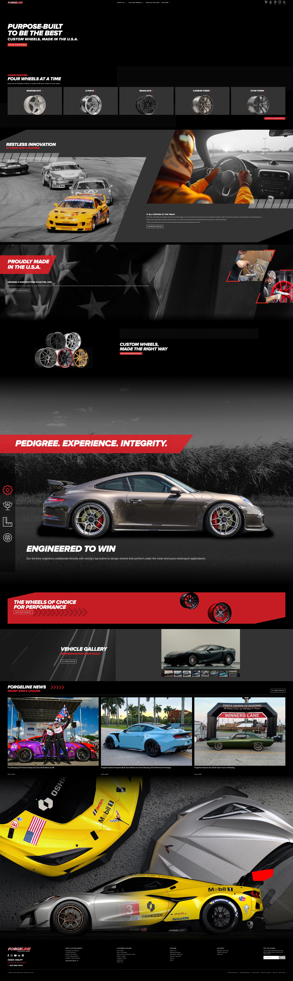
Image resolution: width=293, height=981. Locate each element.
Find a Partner (122, 952)
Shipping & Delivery (245, 972)
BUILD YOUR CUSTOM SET (23, 612)
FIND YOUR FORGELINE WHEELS (131, 353)
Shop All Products (71, 961)
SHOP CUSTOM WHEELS (74, 948)
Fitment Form (121, 958)
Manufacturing (175, 952)
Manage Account (223, 950)
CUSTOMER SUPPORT (124, 948)
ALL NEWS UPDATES (278, 690)
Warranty (120, 960)
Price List (120, 962)
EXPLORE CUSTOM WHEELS (17, 45)
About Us (173, 950)
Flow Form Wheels (72, 956)
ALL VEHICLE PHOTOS (68, 661)
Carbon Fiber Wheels (73, 958)
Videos (172, 958)
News (171, 960)
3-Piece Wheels (71, 952)
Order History (222, 952)
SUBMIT (282, 957)
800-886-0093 (16, 965)
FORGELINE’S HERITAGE (155, 226)
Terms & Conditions (266, 972)
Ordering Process (176, 954)
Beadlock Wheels (72, 954)
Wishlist (220, 954)
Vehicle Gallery (175, 956)
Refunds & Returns (233, 972)
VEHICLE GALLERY (153, 2)
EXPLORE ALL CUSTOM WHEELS (274, 118)
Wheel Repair (121, 956)
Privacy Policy (255, 972)
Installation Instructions (126, 954)
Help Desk (120, 950)
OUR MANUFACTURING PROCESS (19, 290)
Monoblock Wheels (72, 950)
